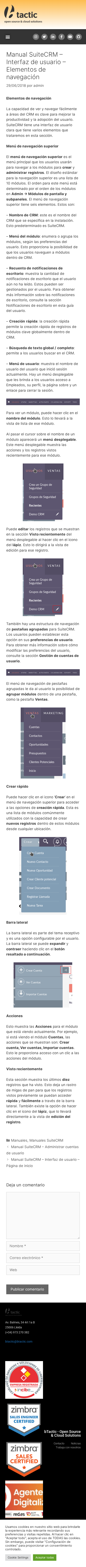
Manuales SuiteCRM (46, 1140)
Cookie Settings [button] (18, 1557)
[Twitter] (44, 37)
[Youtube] (70, 37)
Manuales (19, 1140)
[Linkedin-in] (53, 37)
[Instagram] (36, 37)
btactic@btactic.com (18, 1341)
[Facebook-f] (61, 37)
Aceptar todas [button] (44, 1557)
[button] (7, 36)
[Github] (79, 37)
